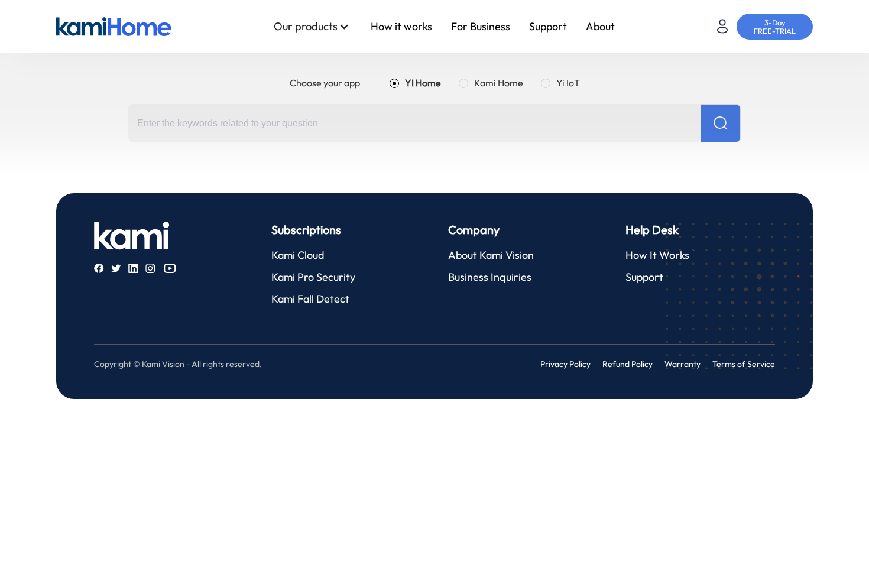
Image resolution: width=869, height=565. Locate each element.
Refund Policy (627, 364)
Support (548, 26)
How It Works (657, 255)
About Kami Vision (491, 255)
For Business (480, 26)
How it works (401, 26)
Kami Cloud (297, 255)
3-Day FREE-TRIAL (775, 26)
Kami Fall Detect (310, 299)
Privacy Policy (565, 364)
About (600, 26)
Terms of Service (743, 364)
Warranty (682, 364)
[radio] (415, 83)
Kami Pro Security (313, 277)
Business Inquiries (489, 277)
